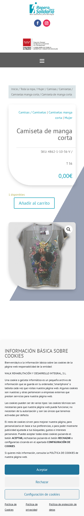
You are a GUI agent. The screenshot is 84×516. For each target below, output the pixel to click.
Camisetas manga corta (25, 94)
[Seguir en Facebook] (37, 23)
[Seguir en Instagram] (46, 23)
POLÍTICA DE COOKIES (62, 452)
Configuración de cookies (42, 494)
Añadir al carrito (34, 203)
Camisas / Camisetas (59, 89)
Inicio (14, 89)
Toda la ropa (27, 89)
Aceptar (42, 469)
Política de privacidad (32, 507)
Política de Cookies (11, 507)
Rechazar (42, 482)
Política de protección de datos (63, 507)
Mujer (40, 89)
